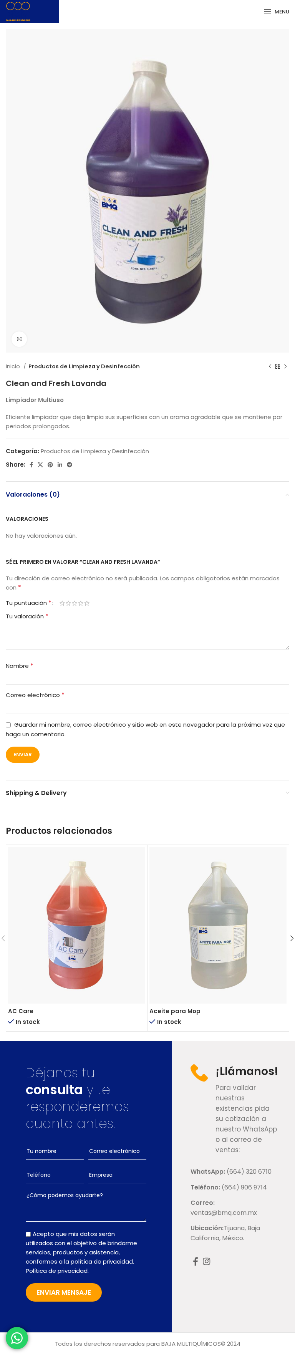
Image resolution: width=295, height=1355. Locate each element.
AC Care (20, 1011)
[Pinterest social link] (50, 465)
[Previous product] (270, 366)
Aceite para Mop (175, 1011)
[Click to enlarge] (19, 339)
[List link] (234, 1172)
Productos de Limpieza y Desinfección (84, 366)
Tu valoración (27, 616)
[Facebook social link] (31, 465)
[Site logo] (18, 11)
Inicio (14, 366)
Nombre (19, 665)
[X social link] (40, 465)
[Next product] (285, 366)
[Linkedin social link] (60, 465)
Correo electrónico (35, 695)
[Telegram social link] (70, 465)
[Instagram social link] (206, 1261)
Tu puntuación (28, 603)
